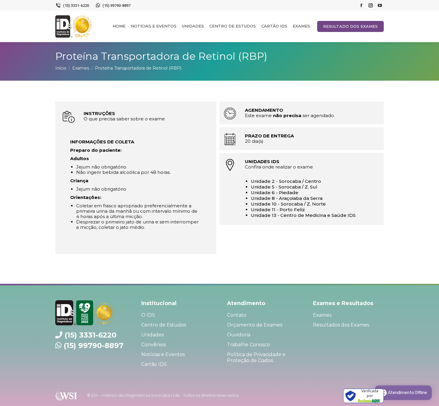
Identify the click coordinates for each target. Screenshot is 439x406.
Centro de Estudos (163, 325)
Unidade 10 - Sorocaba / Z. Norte (288, 204)
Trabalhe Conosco (248, 344)
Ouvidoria (238, 335)
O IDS (148, 315)
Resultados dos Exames (341, 325)
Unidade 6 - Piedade (274, 192)
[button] (426, 7)
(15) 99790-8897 (93, 345)
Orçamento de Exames (254, 325)
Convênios (153, 344)
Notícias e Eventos (163, 354)
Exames (322, 315)
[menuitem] (119, 26)
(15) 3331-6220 (90, 335)
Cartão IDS (154, 364)
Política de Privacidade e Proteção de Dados (256, 357)
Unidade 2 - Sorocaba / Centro (286, 181)
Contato (236, 315)
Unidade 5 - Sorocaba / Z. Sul (284, 187)
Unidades (152, 335)
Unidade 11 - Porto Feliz (278, 209)
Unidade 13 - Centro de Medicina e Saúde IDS (303, 215)
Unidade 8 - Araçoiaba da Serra (287, 198)
